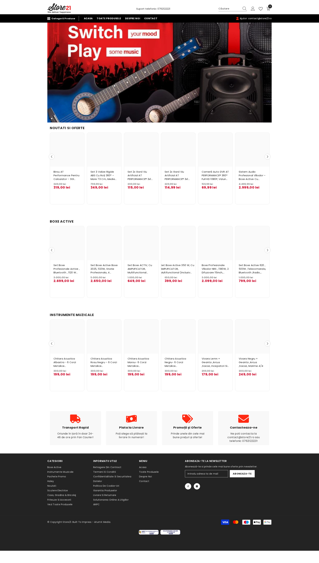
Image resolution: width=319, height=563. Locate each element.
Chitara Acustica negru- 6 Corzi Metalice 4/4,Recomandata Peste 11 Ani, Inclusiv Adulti (177, 362)
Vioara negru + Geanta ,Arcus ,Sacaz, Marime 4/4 (251, 362)
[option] (159, 72)
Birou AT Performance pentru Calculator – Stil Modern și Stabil (66, 175)
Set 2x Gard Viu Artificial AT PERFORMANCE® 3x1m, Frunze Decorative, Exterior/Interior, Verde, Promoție (141, 175)
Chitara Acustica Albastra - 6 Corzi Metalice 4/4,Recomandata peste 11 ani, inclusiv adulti (65, 362)
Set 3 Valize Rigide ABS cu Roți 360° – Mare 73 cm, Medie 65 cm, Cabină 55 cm (103, 175)
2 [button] (159, 117)
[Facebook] (188, 486)
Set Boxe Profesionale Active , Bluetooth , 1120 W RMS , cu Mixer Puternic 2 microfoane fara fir (66, 268)
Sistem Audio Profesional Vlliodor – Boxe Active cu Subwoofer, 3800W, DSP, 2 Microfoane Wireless (252, 175)
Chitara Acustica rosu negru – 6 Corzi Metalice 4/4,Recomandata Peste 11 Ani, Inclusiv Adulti (104, 362)
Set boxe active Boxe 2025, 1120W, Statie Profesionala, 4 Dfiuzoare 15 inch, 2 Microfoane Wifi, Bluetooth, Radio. (104, 268)
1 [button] (155, 117)
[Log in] (253, 9)
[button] (50, 72)
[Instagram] (197, 486)
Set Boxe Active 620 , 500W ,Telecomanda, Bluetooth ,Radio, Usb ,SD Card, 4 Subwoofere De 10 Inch (252, 268)
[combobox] (229, 8)
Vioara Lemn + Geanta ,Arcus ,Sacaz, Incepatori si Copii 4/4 (214, 362)
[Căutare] (232, 8)
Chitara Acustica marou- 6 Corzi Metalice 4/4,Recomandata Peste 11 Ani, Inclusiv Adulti (140, 362)
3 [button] (164, 117)
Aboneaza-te (242, 473)
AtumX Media (102, 522)
